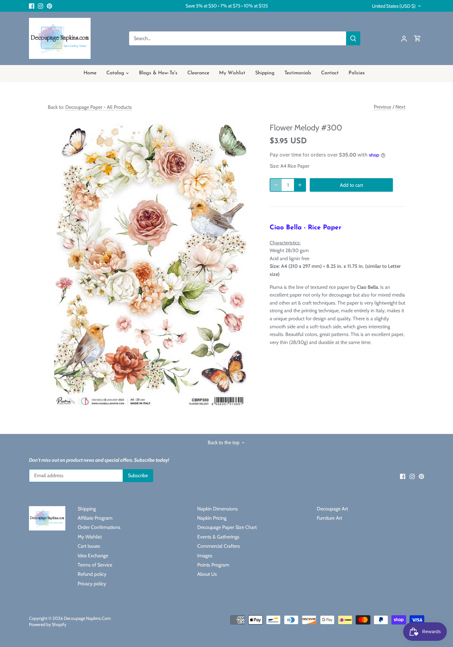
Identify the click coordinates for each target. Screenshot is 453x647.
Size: (274, 166)
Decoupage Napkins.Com (87, 618)
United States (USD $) (394, 6)
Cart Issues (89, 546)
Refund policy (92, 574)
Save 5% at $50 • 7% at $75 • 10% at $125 (227, 6)
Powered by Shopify (47, 624)
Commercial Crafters (218, 546)
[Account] (404, 38)
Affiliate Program (95, 518)
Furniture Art (329, 518)
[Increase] (300, 184)
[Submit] (353, 38)
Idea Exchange (93, 556)
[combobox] (237, 38)
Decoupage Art (332, 509)
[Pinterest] (49, 5)
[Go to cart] (417, 38)
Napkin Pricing (211, 518)
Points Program (213, 565)
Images (204, 556)
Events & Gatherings (218, 537)
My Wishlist (90, 537)
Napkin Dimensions (217, 509)
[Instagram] (40, 5)
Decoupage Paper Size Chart (227, 527)
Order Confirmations (99, 527)
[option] (151, 264)
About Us (207, 574)
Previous (382, 107)
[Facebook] (31, 5)
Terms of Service (95, 565)
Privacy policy (92, 584)
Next (400, 107)
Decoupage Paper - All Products (98, 107)
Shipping (87, 509)
